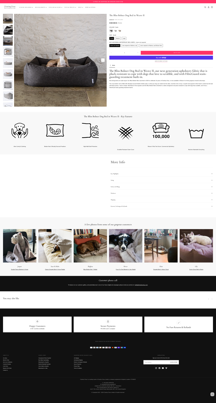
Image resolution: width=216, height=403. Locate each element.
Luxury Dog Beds (25, 7)
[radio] (111, 31)
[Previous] (209, 299)
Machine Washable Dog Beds (44, 364)
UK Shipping (76, 358)
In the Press (5, 366)
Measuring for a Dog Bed (43, 362)
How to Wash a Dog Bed (43, 366)
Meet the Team (6, 360)
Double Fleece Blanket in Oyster (19, 269)
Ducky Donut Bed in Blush (196, 269)
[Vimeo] (166, 368)
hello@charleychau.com (141, 285)
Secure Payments (77, 364)
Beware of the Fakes (7, 368)
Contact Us (5, 370)
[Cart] (212, 7)
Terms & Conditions (78, 368)
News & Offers (90, 7)
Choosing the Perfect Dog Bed (44, 358)
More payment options (161, 61)
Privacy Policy (77, 366)
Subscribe (173, 362)
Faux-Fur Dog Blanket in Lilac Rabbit (126, 269)
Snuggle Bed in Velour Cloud (161, 269)
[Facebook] (159, 368)
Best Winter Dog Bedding (43, 360)
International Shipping (78, 360)
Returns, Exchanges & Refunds (80, 362)
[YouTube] (163, 368)
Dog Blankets (40, 7)
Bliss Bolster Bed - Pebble (90, 269)
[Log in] (209, 7)
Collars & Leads (55, 7)
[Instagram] (156, 368)
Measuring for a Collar (43, 368)
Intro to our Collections (7, 362)
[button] (205, 7)
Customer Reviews (7, 364)
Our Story (5, 358)
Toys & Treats (69, 7)
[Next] (209, 133)
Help (80, 7)
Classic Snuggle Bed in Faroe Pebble (55, 269)
